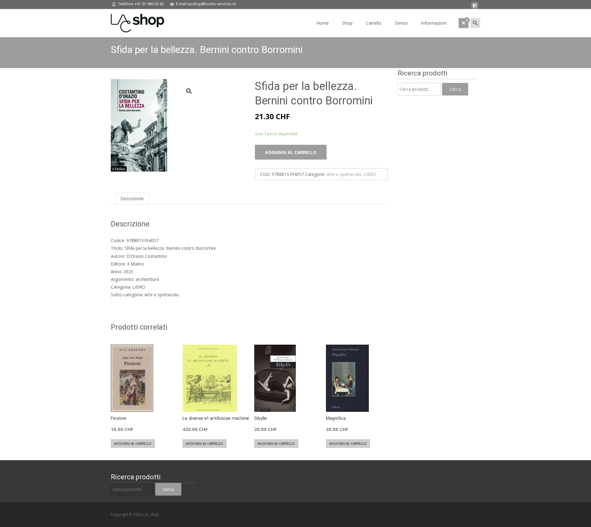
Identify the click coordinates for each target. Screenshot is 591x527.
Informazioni (433, 23)
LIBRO (370, 174)
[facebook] (474, 6)
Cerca (455, 89)
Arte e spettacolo (344, 174)
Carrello (373, 23)
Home (322, 23)
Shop (347, 23)
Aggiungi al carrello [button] (132, 443)
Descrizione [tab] (132, 198)
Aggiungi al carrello (290, 152)
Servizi (401, 23)
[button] (192, 88)
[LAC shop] (132, 21)
